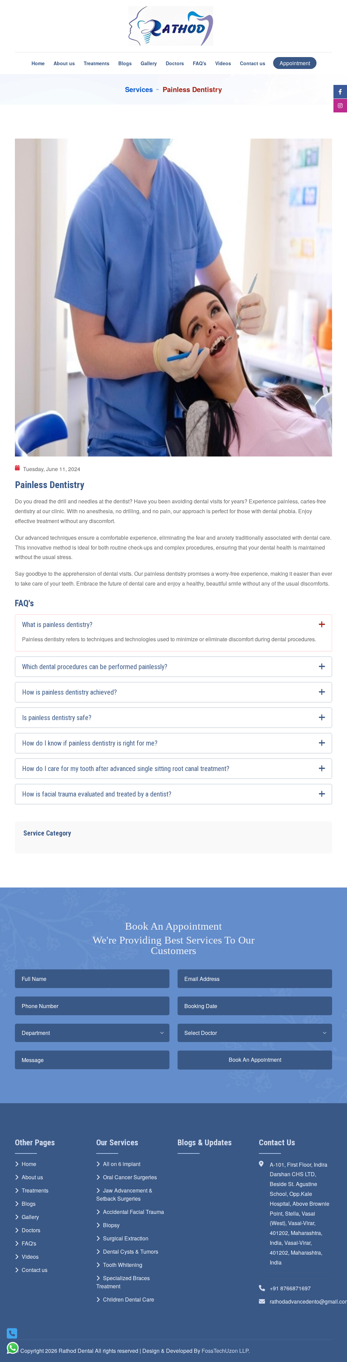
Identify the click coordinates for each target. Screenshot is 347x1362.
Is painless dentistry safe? (56, 718)
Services (139, 89)
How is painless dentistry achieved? (69, 692)
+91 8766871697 (290, 1288)
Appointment (295, 63)
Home (38, 63)
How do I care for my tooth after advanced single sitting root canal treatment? (125, 769)
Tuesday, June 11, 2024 (51, 469)
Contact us (252, 63)
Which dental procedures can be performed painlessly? (94, 667)
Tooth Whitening (122, 1265)
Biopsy (111, 1225)
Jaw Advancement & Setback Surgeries (124, 1194)
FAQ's (199, 63)
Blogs (125, 63)
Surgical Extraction (125, 1238)
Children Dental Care (128, 1299)
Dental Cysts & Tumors (130, 1251)
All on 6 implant (121, 1164)
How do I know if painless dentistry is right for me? (90, 743)
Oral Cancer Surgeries (130, 1177)
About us (64, 63)
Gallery (149, 63)
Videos (223, 63)
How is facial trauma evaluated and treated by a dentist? (96, 794)
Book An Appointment (255, 1059)
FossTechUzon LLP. (226, 1351)
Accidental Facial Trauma (133, 1212)
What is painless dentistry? (57, 625)
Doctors (175, 63)
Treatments (96, 63)
